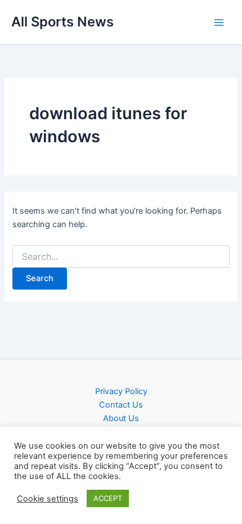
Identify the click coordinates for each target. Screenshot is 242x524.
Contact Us (121, 405)
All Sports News (62, 21)
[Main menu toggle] (219, 22)
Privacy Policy (121, 391)
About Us (121, 418)
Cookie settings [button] (47, 499)
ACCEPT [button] (107, 498)
